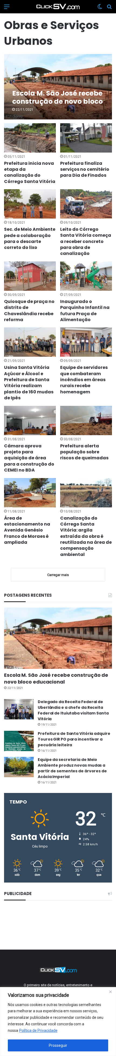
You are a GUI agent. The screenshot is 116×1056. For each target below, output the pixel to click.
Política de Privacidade (38, 1030)
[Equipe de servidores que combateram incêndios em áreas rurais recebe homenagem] (86, 342)
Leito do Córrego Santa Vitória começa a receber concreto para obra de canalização (85, 241)
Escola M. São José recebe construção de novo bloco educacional (56, 678)
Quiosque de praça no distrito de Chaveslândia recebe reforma (29, 310)
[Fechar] (110, 991)
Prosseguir (58, 1045)
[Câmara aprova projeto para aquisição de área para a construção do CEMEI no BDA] (30, 420)
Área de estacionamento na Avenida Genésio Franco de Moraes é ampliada (27, 530)
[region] (58, 1021)
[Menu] (6, 9)
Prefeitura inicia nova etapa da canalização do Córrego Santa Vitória (29, 172)
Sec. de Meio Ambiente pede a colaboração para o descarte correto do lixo (29, 238)
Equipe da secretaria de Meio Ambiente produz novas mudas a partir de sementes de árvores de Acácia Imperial (72, 768)
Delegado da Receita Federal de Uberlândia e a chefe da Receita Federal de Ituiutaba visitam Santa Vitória (73, 710)
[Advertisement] (58, 924)
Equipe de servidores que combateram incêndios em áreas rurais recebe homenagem (84, 379)
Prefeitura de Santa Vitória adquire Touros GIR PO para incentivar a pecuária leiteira (74, 739)
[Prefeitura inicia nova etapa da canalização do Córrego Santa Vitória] (30, 138)
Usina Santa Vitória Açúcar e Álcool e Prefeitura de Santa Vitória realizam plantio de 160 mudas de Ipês (28, 382)
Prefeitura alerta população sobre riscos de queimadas (84, 452)
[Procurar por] (109, 9)
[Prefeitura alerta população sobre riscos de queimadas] (86, 420)
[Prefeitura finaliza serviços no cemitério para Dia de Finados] (86, 138)
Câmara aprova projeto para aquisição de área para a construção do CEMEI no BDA (29, 458)
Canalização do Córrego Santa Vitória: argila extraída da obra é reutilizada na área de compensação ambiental (86, 536)
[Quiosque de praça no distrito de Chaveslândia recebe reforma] (30, 276)
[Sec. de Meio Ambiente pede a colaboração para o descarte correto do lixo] (30, 204)
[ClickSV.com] (58, 7)
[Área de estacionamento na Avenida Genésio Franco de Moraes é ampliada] (30, 492)
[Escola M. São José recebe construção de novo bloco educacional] (58, 86)
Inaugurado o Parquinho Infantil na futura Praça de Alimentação (85, 310)
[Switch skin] (100, 9)
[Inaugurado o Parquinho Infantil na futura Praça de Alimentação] (86, 276)
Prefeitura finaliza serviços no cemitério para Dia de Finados (84, 169)
